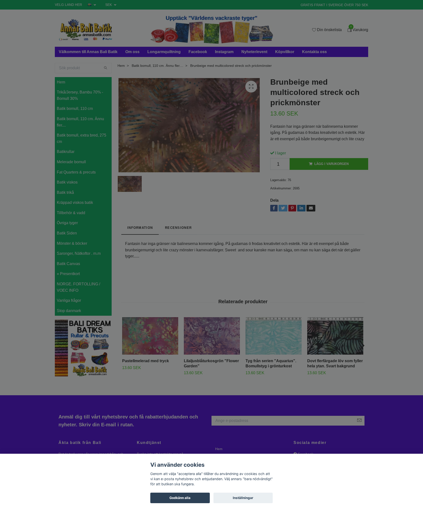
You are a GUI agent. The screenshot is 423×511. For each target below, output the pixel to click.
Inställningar (243, 498)
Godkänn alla (179, 498)
